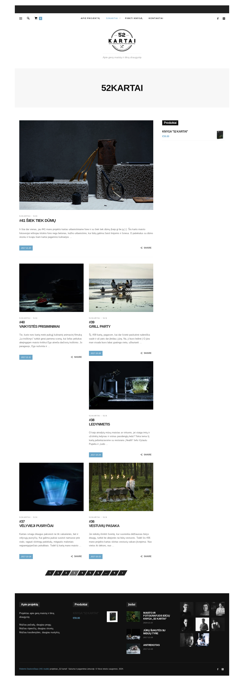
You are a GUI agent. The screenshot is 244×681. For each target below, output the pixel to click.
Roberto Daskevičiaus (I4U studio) (34, 669)
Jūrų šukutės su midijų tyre (154, 632)
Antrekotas (151, 645)
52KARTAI (25, 216)
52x (35, 216)
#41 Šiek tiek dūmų (37, 220)
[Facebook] (217, 18)
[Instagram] (223, 18)
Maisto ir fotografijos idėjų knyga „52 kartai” (156, 615)
